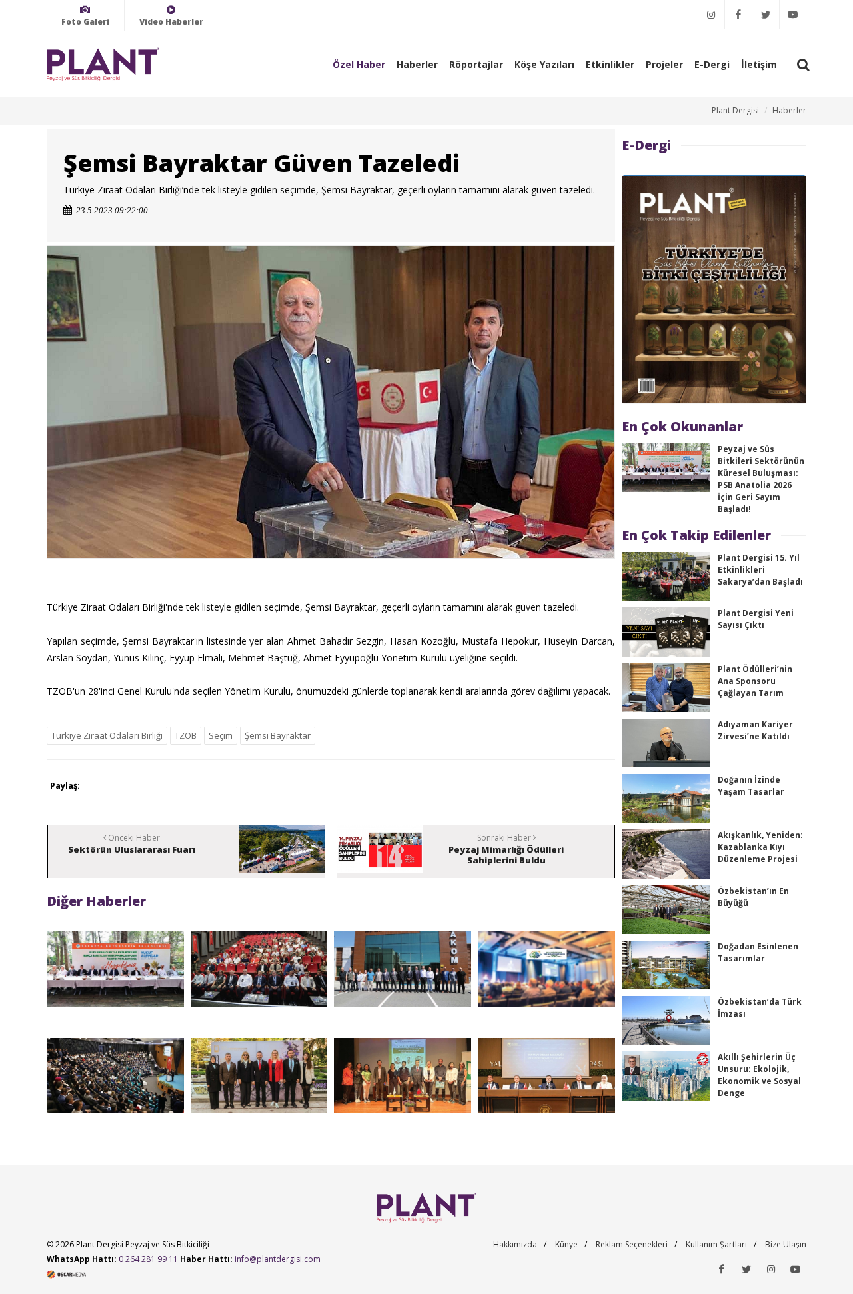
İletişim (759, 64)
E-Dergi (712, 64)
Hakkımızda (515, 1244)
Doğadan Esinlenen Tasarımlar (758, 952)
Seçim (221, 735)
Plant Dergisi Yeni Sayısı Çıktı (756, 619)
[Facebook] (738, 14)
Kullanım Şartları (716, 1244)
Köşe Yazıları (544, 64)
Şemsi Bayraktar (278, 735)
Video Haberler (171, 21)
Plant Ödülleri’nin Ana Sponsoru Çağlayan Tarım (755, 681)
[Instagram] (711, 14)
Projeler (664, 64)
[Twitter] (765, 14)
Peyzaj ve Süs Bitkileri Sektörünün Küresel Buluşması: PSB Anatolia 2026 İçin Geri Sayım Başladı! (761, 479)
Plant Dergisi (735, 110)
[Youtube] (793, 14)
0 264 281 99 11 (148, 1259)
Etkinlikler (610, 64)
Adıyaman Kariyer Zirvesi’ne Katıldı (755, 730)
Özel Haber (359, 64)
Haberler (417, 64)
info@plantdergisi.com (278, 1259)
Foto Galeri (85, 21)
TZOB (186, 735)
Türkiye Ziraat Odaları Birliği (107, 735)
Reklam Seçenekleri (632, 1244)
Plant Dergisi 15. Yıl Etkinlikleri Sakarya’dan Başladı (760, 569)
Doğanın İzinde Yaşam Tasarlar (751, 785)
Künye (566, 1244)
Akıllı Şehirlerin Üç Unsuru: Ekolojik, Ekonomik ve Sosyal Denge (759, 1075)
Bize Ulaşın (785, 1244)
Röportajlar (476, 64)
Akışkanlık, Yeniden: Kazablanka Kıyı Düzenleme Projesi (760, 847)
